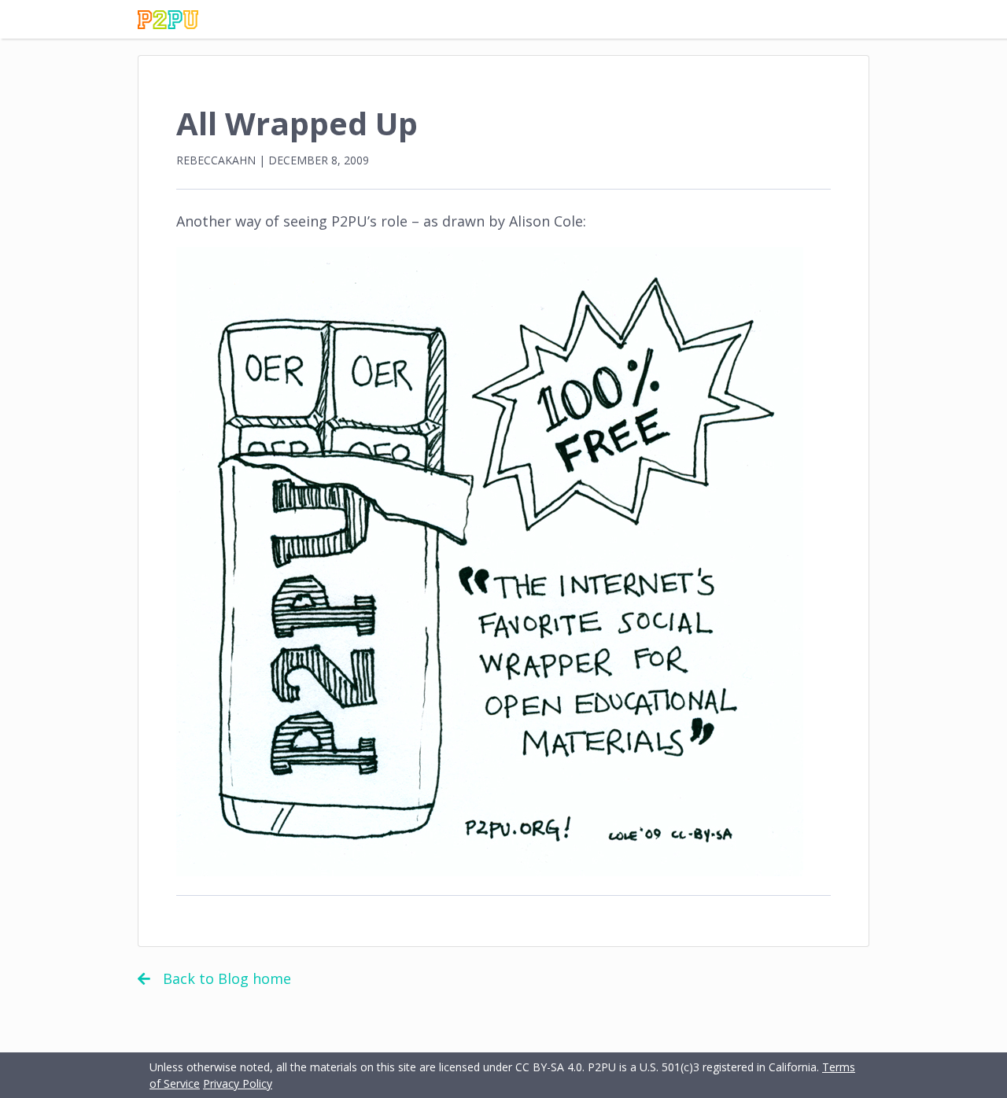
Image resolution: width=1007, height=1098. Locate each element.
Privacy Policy (237, 1083)
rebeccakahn (216, 160)
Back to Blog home (227, 978)
